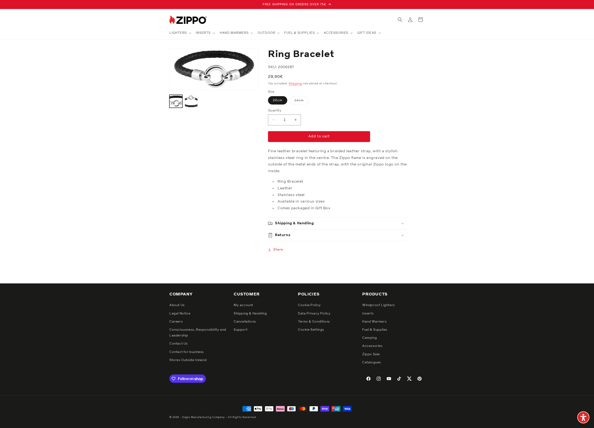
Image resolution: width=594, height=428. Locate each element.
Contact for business (186, 352)
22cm (301, 101)
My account (243, 305)
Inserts (368, 313)
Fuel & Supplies (374, 329)
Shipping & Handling (250, 313)
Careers (176, 321)
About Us (177, 305)
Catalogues (371, 362)
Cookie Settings (311, 329)
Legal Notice (179, 313)
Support (240, 329)
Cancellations (245, 321)
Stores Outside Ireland (188, 360)
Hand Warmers (374, 321)
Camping (369, 337)
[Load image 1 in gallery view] (175, 101)
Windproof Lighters (378, 305)
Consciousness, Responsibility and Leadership (197, 332)
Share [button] (278, 249)
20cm (277, 100)
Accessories (372, 346)
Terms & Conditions (314, 321)
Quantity (274, 110)
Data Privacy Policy (314, 313)
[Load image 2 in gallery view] (191, 101)
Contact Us (178, 343)
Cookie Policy (309, 305)
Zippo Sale (371, 354)
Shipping (295, 83)
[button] (180, 33)
